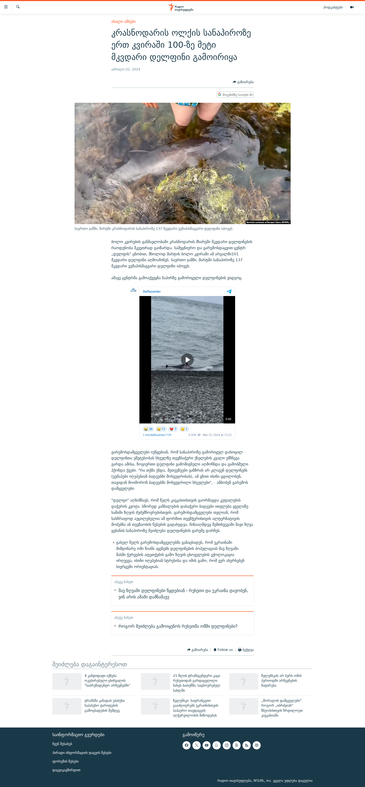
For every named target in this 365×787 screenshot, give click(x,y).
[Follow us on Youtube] (207, 745)
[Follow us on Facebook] (186, 745)
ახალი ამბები (123, 21)
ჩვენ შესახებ (62, 744)
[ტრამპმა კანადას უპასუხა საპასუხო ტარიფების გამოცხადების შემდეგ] (67, 706)
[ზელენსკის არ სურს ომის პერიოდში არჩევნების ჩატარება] (243, 681)
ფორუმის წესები (65, 761)
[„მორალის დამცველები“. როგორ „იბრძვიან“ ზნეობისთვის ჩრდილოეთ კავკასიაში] (243, 706)
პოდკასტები (333, 7)
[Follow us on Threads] (237, 745)
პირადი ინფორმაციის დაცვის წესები (81, 752)
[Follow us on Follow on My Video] (216, 745)
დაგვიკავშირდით (66, 770)
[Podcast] (257, 745)
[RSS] (246, 745)
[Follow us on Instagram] (227, 745)
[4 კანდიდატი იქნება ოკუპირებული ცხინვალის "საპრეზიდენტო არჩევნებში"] (67, 681)
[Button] (243, 82)
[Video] (352, 7)
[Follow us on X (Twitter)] (196, 745)
